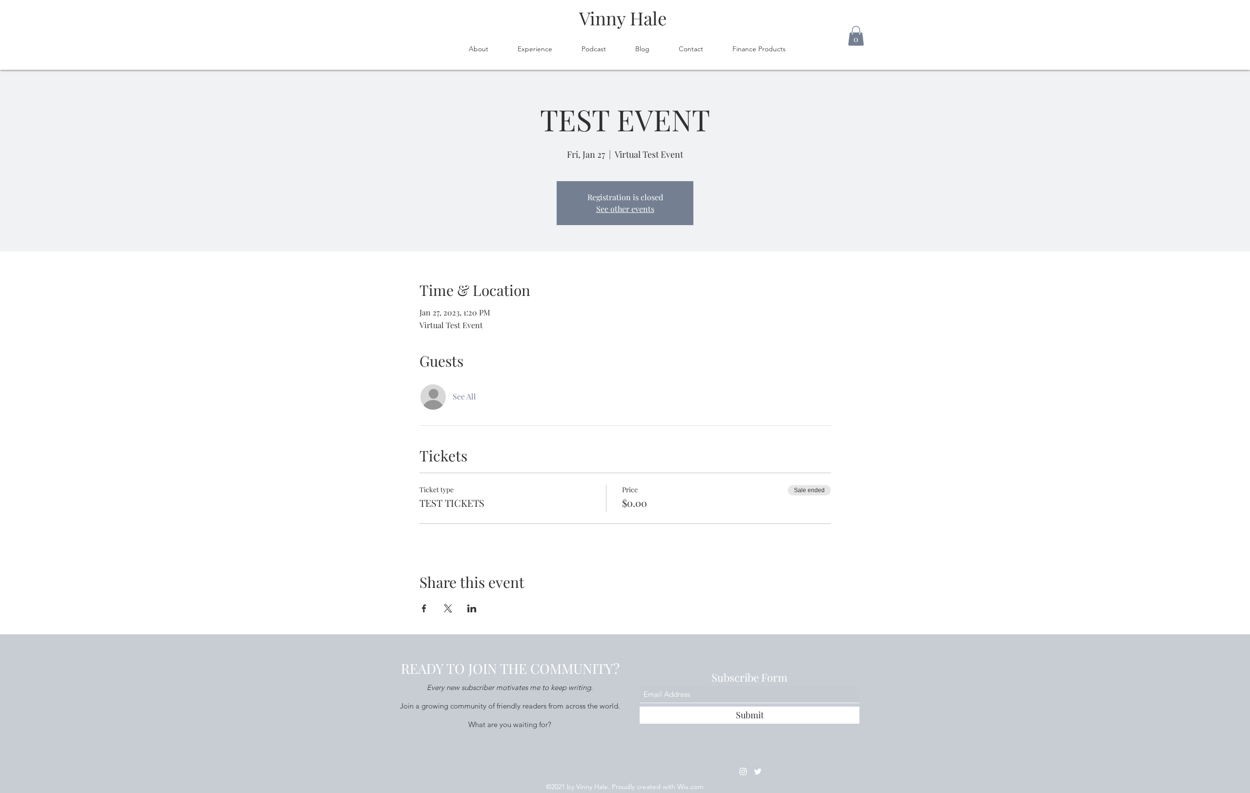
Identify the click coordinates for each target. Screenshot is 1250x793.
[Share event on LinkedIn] (472, 608)
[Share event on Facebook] (424, 608)
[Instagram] (743, 771)
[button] (856, 36)
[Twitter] (758, 771)
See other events (625, 209)
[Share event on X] (448, 608)
